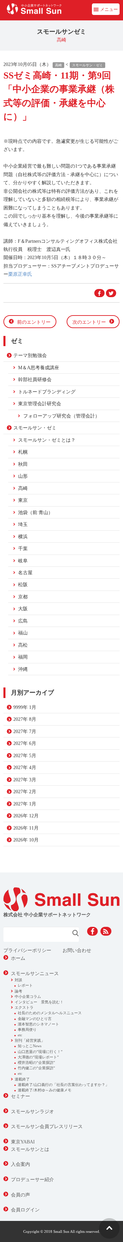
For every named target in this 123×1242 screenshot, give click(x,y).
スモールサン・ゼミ (87, 65)
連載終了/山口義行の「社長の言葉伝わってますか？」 (63, 1085)
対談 (18, 980)
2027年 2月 (24, 791)
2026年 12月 (26, 815)
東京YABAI (23, 1141)
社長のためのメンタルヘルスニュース (50, 1013)
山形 (23, 476)
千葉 (23, 548)
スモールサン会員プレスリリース (47, 1126)
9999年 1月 (24, 707)
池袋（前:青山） (35, 512)
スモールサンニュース (35, 973)
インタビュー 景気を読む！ (39, 1002)
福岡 (23, 657)
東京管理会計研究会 (39, 403)
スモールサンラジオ (32, 1111)
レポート (25, 985)
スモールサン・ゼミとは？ (47, 440)
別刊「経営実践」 (30, 1040)
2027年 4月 (24, 767)
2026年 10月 (26, 840)
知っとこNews (29, 1046)
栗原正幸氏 (20, 274)
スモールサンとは (30, 1149)
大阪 (23, 608)
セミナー (20, 1096)
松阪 (23, 584)
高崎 (58, 65)
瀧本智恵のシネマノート (38, 1024)
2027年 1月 (24, 803)
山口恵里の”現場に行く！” (40, 1052)
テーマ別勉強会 (30, 355)
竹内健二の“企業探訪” (36, 1068)
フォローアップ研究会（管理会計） (61, 416)
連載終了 (22, 1079)
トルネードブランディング (47, 391)
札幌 (23, 452)
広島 (23, 621)
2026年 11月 (26, 828)
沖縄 (23, 669)
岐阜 (23, 560)
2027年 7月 (24, 731)
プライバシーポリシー (27, 950)
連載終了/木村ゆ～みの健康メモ (44, 1090)
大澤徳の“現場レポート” (38, 1057)
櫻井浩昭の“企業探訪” (36, 1062)
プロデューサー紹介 (32, 1179)
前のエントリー (34, 322)
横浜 (23, 536)
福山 (23, 632)
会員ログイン (25, 1209)
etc (20, 1035)
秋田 (23, 464)
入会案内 (20, 1164)
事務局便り (27, 1029)
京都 (23, 596)
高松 (23, 645)
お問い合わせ (77, 950)
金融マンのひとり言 (35, 1019)
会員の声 (20, 1194)
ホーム (18, 958)
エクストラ (24, 1007)
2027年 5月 (24, 755)
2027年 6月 (24, 743)
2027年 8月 (24, 719)
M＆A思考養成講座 (38, 367)
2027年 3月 (24, 779)
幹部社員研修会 (35, 379)
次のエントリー (89, 322)
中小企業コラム (28, 996)
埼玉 (23, 524)
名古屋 (25, 572)
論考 (18, 991)
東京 (23, 500)
